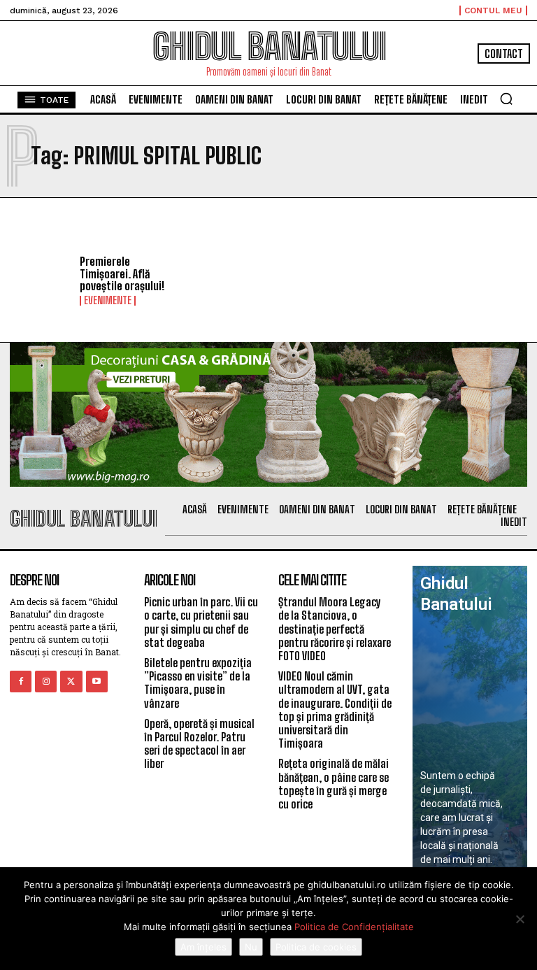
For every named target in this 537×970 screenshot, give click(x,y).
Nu (251, 947)
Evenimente (107, 301)
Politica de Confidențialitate (354, 926)
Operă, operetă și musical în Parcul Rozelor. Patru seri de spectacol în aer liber (199, 744)
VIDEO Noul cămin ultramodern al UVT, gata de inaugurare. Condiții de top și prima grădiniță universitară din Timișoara (335, 709)
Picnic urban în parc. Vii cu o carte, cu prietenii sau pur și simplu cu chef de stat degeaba (201, 622)
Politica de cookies (316, 947)
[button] (506, 99)
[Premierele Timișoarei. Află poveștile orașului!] (40, 281)
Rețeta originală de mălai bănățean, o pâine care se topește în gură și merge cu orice (333, 784)
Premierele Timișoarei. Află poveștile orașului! (122, 273)
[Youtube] (97, 681)
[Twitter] (71, 681)
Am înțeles (203, 947)
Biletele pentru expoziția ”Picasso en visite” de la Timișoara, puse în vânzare (198, 683)
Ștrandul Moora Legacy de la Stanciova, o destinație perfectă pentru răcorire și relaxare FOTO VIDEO (334, 628)
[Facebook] (20, 681)
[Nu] (520, 919)
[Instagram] (46, 681)
